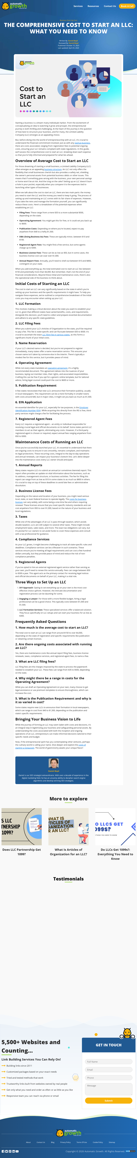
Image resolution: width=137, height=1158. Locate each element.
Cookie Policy (98, 1142)
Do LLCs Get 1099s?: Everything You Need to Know (115, 854)
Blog (52, 1142)
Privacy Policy (65, 1142)
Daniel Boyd (73, 41)
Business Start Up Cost (68, 20)
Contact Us (41, 1142)
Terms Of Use (82, 1142)
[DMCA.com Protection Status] (130, 1151)
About (28, 1142)
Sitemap (112, 1142)
